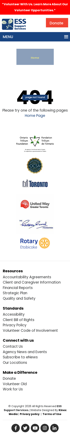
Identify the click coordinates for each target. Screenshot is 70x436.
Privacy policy (30, 414)
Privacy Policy (15, 325)
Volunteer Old (15, 383)
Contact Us (13, 346)
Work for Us (13, 389)
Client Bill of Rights (18, 319)
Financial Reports (18, 287)
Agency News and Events (25, 351)
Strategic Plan (15, 293)
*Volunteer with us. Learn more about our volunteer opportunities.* (35, 7)
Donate (9, 378)
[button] (8, 36)
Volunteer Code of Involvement (30, 330)
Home (35, 58)
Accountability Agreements (27, 277)
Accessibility (14, 314)
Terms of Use (52, 414)
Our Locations (15, 362)
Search (36, 18)
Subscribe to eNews (20, 357)
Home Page (35, 115)
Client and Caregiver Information (32, 282)
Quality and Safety (19, 298)
